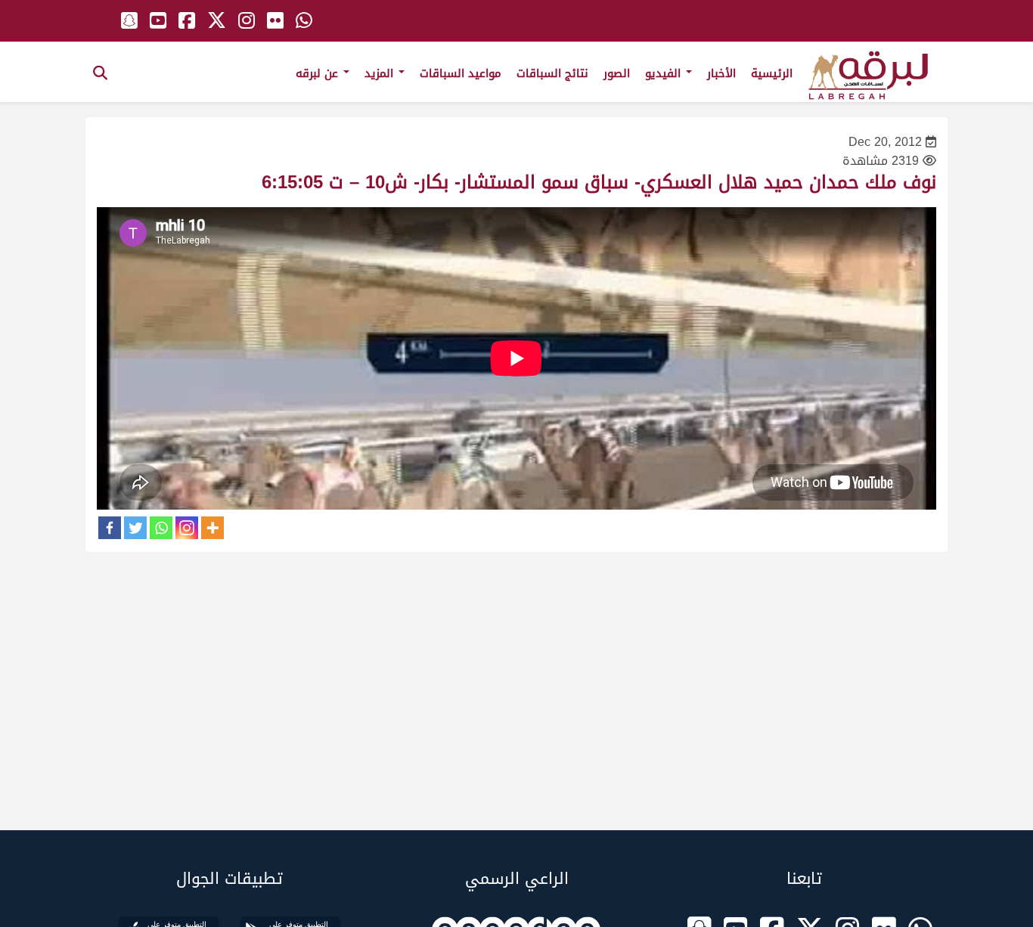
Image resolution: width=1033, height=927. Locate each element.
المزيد (380, 73)
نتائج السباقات (552, 73)
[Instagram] (186, 527)
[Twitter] (135, 527)
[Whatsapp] (161, 527)
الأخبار (721, 73)
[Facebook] (109, 527)
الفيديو (664, 73)
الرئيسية (772, 73)
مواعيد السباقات (460, 73)
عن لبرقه (319, 73)
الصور (616, 73)
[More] (212, 527)
